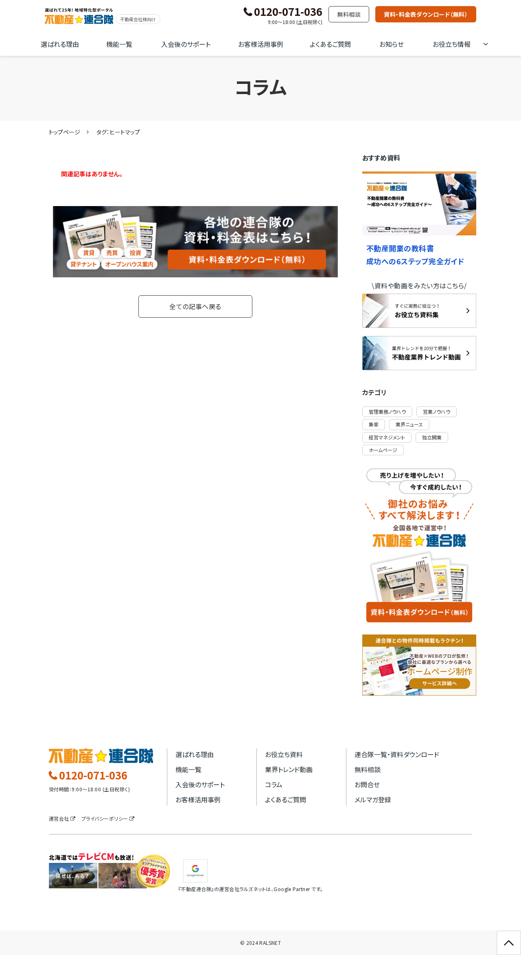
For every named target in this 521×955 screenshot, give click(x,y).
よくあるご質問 (330, 44)
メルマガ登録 (373, 799)
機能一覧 (119, 44)
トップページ (64, 132)
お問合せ (367, 784)
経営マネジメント (387, 437)
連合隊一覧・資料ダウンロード (397, 754)
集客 (374, 424)
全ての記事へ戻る (195, 306)
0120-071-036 (288, 12)
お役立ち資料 (284, 754)
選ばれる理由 (60, 44)
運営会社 (59, 818)
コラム (273, 784)
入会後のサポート (185, 44)
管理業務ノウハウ (387, 411)
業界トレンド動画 (289, 769)
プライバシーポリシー (104, 818)
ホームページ (383, 449)
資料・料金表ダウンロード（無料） (426, 14)
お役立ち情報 (452, 44)
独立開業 (432, 437)
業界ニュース (409, 424)
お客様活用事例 (260, 44)
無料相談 (349, 14)
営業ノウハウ (436, 411)
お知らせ (391, 44)
